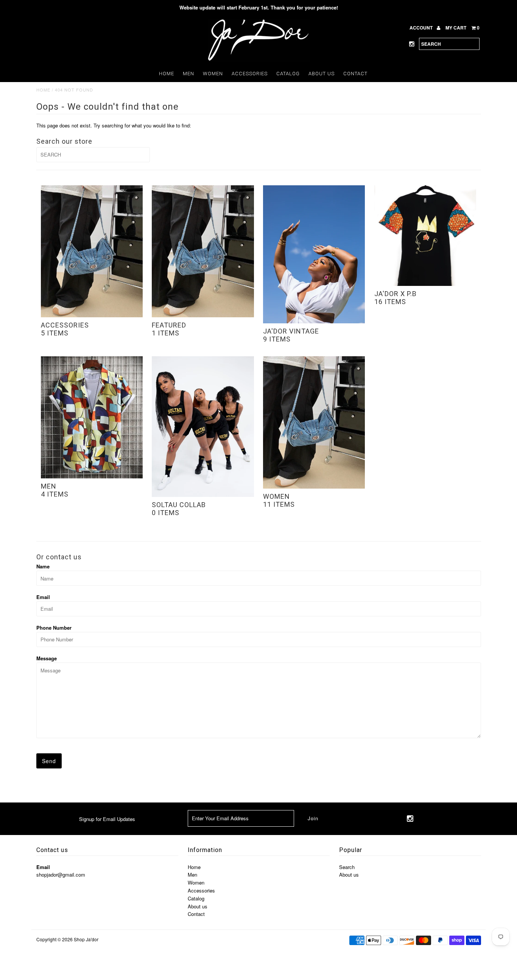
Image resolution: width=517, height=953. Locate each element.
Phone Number (54, 627)
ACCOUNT (422, 27)
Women (213, 73)
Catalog (288, 73)
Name (43, 566)
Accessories (250, 73)
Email (43, 597)
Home (166, 73)
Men (188, 73)
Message (46, 658)
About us (321, 73)
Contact (355, 73)
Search (347, 867)
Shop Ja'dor (86, 939)
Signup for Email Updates (107, 819)
